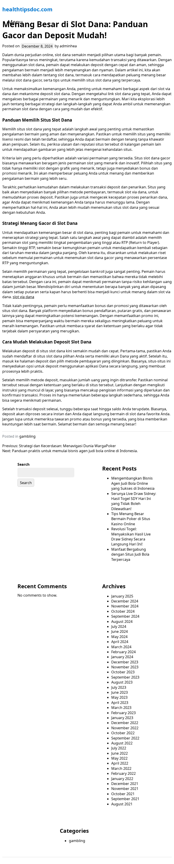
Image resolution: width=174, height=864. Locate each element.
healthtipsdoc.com (27, 9)
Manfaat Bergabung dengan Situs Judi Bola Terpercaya (130, 554)
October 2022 (123, 732)
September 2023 (125, 677)
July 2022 (118, 748)
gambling (27, 436)
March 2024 (121, 646)
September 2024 (125, 616)
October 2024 (123, 611)
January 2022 (122, 778)
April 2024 (119, 641)
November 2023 (124, 667)
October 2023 (123, 672)
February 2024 (123, 651)
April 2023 (119, 702)
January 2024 (122, 656)
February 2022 (123, 773)
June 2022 (119, 753)
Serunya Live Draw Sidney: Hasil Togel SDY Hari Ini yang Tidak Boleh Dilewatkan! (133, 501)
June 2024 (119, 631)
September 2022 (125, 738)
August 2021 (122, 804)
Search (23, 464)
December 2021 (124, 783)
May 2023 (119, 697)
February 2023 (123, 712)
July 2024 (118, 626)
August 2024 (122, 621)
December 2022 (124, 722)
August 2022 (122, 743)
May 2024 (119, 636)
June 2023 (119, 692)
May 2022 (119, 758)
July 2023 (118, 687)
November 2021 (124, 788)
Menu (15, 22)
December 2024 (124, 601)
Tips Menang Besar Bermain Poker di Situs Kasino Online (130, 518)
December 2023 (124, 662)
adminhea (68, 45)
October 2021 (123, 793)
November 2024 (124, 606)
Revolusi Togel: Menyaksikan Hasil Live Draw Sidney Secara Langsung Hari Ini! (131, 536)
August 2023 (122, 682)
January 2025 (122, 596)
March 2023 (121, 707)
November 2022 (124, 727)
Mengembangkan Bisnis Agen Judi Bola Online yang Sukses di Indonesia (133, 483)
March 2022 (121, 768)
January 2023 (122, 717)
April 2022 (119, 763)
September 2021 (125, 798)
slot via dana (23, 296)
